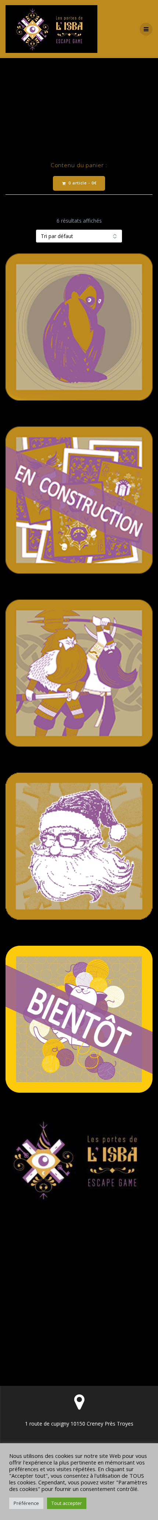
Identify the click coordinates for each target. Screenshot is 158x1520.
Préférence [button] (26, 1503)
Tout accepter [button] (66, 1503)
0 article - (82, 183)
